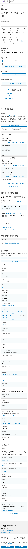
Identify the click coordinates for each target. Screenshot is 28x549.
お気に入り (4, 91)
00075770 (4, 317)
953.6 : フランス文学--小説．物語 (10, 375)
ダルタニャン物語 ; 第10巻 (8, 306)
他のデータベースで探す (9, 98)
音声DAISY (4, 471)
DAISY (3, 465)
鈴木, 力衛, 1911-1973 (7, 315)
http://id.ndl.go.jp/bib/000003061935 (11, 423)
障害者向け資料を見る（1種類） (14, 83)
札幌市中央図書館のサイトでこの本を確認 (15, 142)
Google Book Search (8, 229)
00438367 (19, 311)
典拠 (13, 313)
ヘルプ (20, 121)
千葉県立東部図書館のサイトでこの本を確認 (15, 176)
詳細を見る (22, 40)
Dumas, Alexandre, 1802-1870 (9, 311)
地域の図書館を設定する (14, 125)
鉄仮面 (3, 287)
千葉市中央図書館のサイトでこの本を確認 (15, 183)
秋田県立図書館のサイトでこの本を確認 (16, 153)
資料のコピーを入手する (6, 532)
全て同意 (21, 546)
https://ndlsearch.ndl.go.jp (8, 415)
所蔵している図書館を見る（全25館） (14, 66)
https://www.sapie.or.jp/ (8, 510)
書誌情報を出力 (7, 96)
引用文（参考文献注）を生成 (9, 93)
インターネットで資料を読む (7, 530)
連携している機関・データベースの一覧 (17, 115)
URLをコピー (8, 91)
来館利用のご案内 (20, 201)
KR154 (3, 380)
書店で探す (14, 75)
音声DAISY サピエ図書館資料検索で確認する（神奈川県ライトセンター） (15, 242)
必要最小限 (7, 546)
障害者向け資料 (5, 460)
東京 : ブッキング (6, 325)
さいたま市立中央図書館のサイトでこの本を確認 (14, 165)
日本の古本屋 (6, 227)
